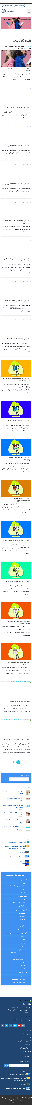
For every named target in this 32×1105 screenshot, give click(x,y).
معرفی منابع (22, 926)
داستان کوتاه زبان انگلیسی (19, 966)
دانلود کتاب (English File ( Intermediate (17, 581)
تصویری (23, 962)
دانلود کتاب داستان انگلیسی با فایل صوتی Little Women (16, 69)
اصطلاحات (22, 916)
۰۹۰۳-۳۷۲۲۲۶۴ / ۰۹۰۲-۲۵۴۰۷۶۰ (19, 1016)
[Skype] (15, 1025)
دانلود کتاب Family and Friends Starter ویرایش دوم (17, 222)
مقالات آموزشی (21, 929)
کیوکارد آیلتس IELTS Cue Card (15, 886)
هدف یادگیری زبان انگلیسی (19, 982)
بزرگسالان (23, 936)
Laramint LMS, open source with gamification (16, 1102)
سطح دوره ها (22, 976)
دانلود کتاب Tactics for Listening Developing (19, 459)
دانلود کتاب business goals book (20, 701)
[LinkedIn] (10, 1025)
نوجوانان (23, 943)
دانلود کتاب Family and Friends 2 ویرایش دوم (16, 146)
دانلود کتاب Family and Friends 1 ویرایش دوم (16, 184)
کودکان (23, 940)
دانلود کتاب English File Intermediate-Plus (16, 540)
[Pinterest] (19, 1025)
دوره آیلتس (28, 1044)
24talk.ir (16, 1100)
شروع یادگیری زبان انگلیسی (18, 979)
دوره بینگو (28, 1031)
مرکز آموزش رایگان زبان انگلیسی (15, 875)
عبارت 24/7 (22, 852)
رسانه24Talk (23, 947)
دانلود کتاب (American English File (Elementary (19, 663)
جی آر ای (23, 892)
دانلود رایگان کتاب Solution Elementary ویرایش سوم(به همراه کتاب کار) (15, 847)
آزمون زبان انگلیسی (22, 880)
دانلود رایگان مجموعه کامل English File (18, 108)
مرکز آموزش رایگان (26, 1034)
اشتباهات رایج (22, 913)
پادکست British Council (17, 953)
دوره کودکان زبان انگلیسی (25, 1048)
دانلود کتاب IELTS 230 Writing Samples (17, 301)
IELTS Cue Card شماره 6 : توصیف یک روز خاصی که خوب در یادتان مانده (12, 828)
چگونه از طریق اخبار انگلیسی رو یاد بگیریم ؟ (14, 856)
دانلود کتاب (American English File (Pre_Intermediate (19, 622)
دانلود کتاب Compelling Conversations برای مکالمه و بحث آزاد (16, 260)
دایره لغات (22, 920)
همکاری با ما (28, 1038)
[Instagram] (23, 1025)
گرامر (24, 923)
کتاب (24, 969)
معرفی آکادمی (22, 906)
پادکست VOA (20, 956)
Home (29, 46)
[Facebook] (2, 1025)
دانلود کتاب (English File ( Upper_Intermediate (22, 500)
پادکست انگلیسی (21, 950)
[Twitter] (6, 1025)
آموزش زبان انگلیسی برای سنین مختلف (16, 933)
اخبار (24, 900)
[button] (28, 1056)
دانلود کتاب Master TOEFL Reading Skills (17, 739)
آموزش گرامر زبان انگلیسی (24, 1041)
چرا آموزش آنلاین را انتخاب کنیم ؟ (16, 842)
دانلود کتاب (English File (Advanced (18, 339)
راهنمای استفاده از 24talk (19, 903)
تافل (24, 889)
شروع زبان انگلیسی (22, 973)
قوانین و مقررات (27, 1051)
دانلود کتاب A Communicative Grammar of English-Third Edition (16, 380)
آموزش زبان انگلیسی (21, 910)
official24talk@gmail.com (20, 1020)
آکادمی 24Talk (22, 896)
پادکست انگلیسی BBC (18, 959)
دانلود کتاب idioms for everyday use (18, 421)
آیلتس (23, 883)
